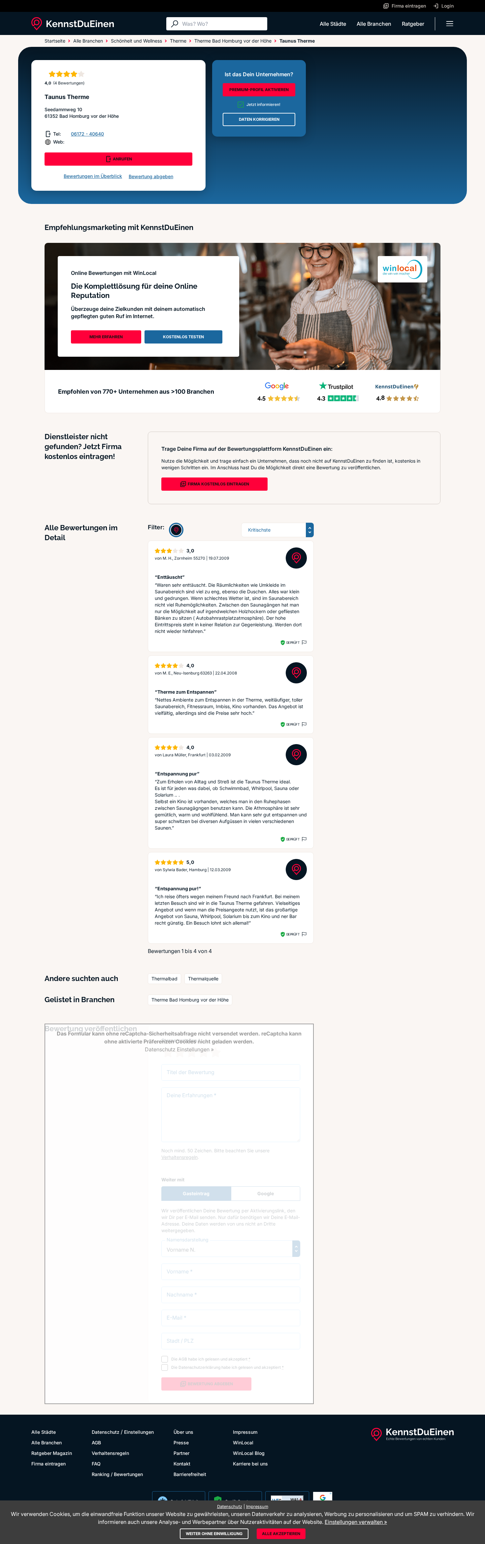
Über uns (183, 1432)
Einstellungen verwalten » (356, 1522)
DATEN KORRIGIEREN (259, 119)
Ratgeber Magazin (51, 1453)
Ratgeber (413, 23)
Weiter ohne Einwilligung (214, 1533)
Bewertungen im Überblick (93, 176)
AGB (96, 1442)
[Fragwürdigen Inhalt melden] (303, 642)
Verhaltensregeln (110, 1453)
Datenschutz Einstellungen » (179, 1049)
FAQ (96, 1463)
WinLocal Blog (249, 1453)
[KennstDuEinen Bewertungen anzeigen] (176, 530)
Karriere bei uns (250, 1463)
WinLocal (243, 1442)
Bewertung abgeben (151, 176)
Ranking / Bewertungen (117, 1474)
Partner (181, 1453)
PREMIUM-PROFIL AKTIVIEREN (259, 89)
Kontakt (182, 1463)
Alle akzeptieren (281, 1533)
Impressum (245, 1432)
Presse (181, 1442)
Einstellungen (139, 1432)
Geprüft (293, 642)
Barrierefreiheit (190, 1474)
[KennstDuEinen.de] (72, 23)
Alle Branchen (374, 23)
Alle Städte (333, 23)
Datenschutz (105, 1432)
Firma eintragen (48, 1463)
